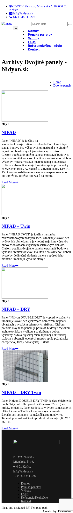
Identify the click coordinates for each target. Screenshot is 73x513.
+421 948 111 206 (23, 17)
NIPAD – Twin (16, 226)
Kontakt (34, 49)
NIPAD (9, 132)
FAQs (24, 494)
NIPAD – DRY (16, 309)
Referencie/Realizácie (45, 46)
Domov (25, 483)
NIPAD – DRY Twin (21, 392)
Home (57, 82)
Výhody (26, 490)
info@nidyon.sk (22, 13)
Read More (8, 182)
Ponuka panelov (31, 487)
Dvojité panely (62, 85)
